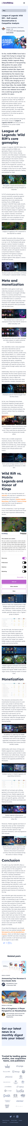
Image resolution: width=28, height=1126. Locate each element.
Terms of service (5, 1120)
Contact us (4, 1122)
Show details (20, 577)
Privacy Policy (14, 1120)
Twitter (11, 1116)
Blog (4, 10)
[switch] (24, 562)
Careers (20, 1120)
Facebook (14, 1117)
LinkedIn (17, 1117)
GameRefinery (7, 3)
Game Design (9, 32)
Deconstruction (21, 30)
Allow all (14, 581)
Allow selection (14, 586)
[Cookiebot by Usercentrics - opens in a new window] (20, 534)
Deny (14, 591)
